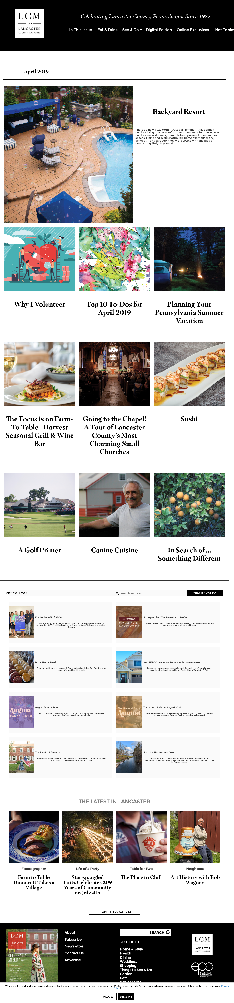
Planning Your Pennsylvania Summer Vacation (189, 312)
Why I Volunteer (39, 304)
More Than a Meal (45, 662)
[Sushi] (189, 374)
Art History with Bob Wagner (195, 880)
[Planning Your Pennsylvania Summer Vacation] (189, 259)
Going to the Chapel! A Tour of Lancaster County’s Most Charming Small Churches (114, 435)
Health (125, 953)
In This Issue (80, 30)
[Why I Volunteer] (39, 259)
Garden (126, 974)
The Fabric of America (47, 752)
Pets (123, 978)
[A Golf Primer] (39, 505)
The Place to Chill (141, 877)
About (70, 932)
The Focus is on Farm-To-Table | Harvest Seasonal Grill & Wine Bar (40, 431)
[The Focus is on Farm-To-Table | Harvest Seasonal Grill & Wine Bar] (39, 374)
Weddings (128, 961)
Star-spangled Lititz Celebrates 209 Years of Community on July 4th (87, 885)
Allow (108, 996)
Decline (126, 996)
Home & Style (131, 949)
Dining (125, 957)
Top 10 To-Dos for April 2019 (114, 308)
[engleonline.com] (202, 977)
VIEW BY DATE (203, 592)
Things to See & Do (136, 970)
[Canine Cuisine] (114, 505)
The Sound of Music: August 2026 (162, 707)
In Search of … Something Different (189, 554)
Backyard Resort (179, 111)
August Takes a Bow (46, 707)
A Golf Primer (39, 550)
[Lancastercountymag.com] (202, 954)
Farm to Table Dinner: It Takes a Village (33, 882)
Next (229, 842)
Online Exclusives (193, 30)
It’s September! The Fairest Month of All (165, 617)
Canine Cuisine (114, 550)
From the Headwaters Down (159, 752)
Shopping (128, 966)
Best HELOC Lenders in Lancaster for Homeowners (171, 662)
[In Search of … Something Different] (189, 505)
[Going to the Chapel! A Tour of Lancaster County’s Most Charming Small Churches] (114, 374)
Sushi (189, 419)
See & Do (130, 30)
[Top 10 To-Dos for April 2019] (114, 259)
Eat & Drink (107, 30)
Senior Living (131, 982)
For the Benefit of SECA (48, 617)
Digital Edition (159, 30)
